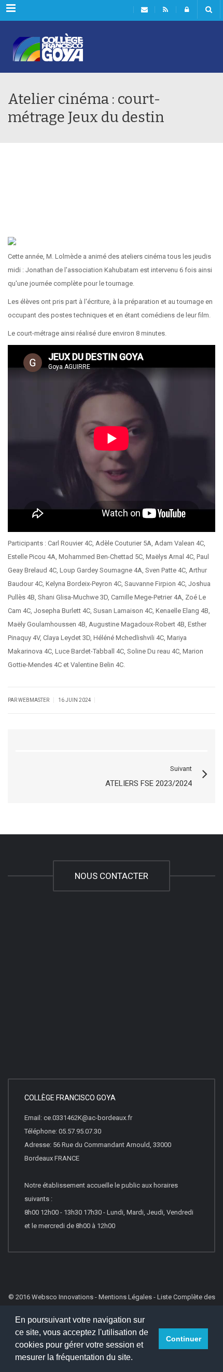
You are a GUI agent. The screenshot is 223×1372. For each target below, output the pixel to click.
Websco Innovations (62, 1297)
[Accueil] (41, 56)
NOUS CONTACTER (111, 876)
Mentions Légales (125, 1297)
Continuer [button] (183, 1339)
